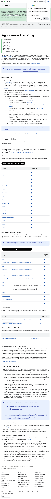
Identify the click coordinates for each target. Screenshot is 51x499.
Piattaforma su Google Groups (24, 482)
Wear (3, 227)
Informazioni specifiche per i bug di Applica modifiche (23, 278)
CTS (3, 182)
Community (14, 491)
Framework (4, 185)
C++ (3, 266)
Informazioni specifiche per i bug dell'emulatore (22, 269)
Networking (4, 210)
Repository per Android (6, 474)
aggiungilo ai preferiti (29, 90)
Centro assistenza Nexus (39, 478)
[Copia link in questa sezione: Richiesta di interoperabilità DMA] (21, 328)
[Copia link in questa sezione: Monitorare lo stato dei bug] (22, 366)
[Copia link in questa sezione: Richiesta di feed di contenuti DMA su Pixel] (27, 346)
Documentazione (6, 5)
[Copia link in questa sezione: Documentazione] (12, 308)
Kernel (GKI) (4, 192)
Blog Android (20, 478)
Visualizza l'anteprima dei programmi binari (8, 481)
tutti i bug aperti (9, 82)
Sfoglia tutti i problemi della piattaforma (13, 163)
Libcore (4, 206)
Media (3, 199)
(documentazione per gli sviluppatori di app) (18, 319)
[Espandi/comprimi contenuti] (10, 39)
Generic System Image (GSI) (8, 217)
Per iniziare (13, 30)
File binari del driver (5, 485)
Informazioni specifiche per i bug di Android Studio (22, 262)
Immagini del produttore (6, 483)
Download (3, 478)
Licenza (25, 491)
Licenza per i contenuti (39, 465)
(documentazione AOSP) (13, 323)
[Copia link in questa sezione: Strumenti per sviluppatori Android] (22, 232)
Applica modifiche (6, 278)
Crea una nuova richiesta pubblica (9, 338)
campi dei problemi (8, 427)
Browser (4, 178)
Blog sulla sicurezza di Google (24, 480)
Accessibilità (5, 172)
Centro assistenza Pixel (39, 476)
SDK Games (4, 303)
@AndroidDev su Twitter (22, 476)
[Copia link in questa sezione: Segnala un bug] (13, 77)
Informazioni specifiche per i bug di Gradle (21, 275)
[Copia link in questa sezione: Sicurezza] (8, 147)
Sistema (4, 213)
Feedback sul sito (35, 491)
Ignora (38, 18)
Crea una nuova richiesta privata (9, 341)
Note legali (20, 491)
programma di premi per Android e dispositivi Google (21, 152)
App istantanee (5, 203)
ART (3, 175)
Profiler (3, 292)
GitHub (2, 487)
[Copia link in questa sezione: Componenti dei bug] (17, 139)
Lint (3, 282)
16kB (3, 196)
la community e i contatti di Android (30, 71)
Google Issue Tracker (35, 63)
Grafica (3, 189)
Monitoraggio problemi (39, 486)
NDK (3, 285)
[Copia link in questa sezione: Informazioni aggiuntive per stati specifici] (26, 435)
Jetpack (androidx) (6, 296)
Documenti (7, 30)
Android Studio (5, 262)
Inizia (45, 18)
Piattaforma (29, 102)
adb (3, 259)
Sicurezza (31, 100)
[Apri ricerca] (32, 1)
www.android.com (38, 480)
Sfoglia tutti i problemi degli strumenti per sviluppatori (17, 249)
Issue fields (29, 439)
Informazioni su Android (6, 491)
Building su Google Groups (23, 484)
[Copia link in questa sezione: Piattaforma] (9, 156)
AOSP (2, 30)
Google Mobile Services (39, 482)
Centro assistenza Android (40, 474)
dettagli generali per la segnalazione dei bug (37, 242)
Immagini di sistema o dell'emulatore (5, 271)
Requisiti (3, 476)
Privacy (29, 491)
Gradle (3, 275)
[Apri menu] (2, 1)
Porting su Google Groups (23, 486)
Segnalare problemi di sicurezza (30, 151)
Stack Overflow (38, 484)
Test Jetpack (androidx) (7, 299)
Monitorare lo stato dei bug (33, 133)
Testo (3, 220)
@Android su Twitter (22, 474)
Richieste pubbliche (35, 338)
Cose (3, 224)
